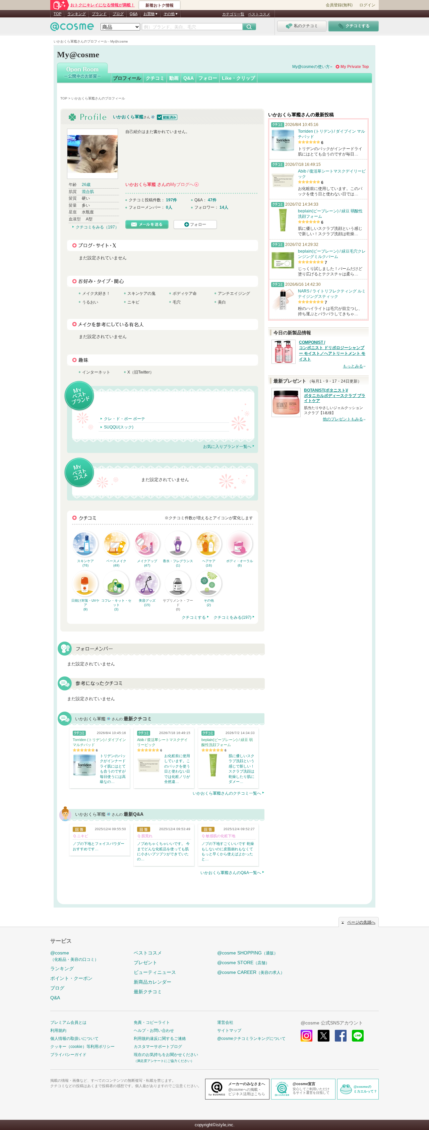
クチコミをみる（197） (97, 227)
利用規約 (58, 1030)
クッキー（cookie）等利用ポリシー (82, 1046)
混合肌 (88, 191)
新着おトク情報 (159, 5)
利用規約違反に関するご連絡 (160, 1038)
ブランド (99, 14)
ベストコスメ (259, 14)
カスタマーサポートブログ (158, 1046)
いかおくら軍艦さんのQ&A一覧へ (230, 872)
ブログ (118, 14)
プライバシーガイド (68, 1054)
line (358, 1036)
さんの (161, 184)
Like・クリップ (238, 78)
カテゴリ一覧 (233, 14)
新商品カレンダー (152, 982)
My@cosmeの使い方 (311, 66)
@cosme (74, 956)
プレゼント (145, 962)
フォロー (207, 78)
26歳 (86, 184)
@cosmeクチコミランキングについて (251, 1038)
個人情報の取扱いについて (74, 1038)
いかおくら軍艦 (128, 116)
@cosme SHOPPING (247, 952)
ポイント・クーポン (71, 978)
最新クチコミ (148, 991)
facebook (341, 1036)
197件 (171, 200)
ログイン (367, 5)
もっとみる (353, 366)
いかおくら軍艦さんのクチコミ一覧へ (227, 793)
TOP (57, 14)
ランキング (76, 14)
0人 (169, 207)
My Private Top (355, 66)
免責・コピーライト (152, 1022)
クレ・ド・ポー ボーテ (124, 418)
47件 (212, 200)
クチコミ (155, 78)
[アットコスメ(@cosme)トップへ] (72, 28)
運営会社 (225, 1022)
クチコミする (194, 617)
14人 (224, 207)
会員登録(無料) (339, 5)
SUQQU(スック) (118, 427)
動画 (174, 78)
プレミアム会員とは (68, 1022)
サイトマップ (229, 1030)
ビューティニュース (155, 972)
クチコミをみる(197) (232, 617)
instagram (306, 1036)
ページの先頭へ (361, 922)
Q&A (133, 14)
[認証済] (166, 116)
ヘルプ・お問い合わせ (154, 1030)
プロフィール (127, 78)
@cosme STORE (243, 962)
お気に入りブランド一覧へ (227, 446)
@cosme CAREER (251, 972)
